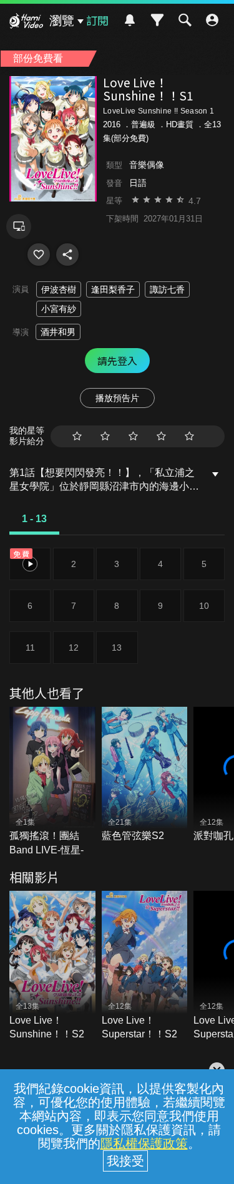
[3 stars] (133, 436)
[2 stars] (105, 436)
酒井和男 (58, 332)
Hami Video (26, 22)
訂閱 (97, 20)
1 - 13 (34, 518)
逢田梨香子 (113, 289)
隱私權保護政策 (144, 1143)
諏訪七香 (167, 289)
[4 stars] (161, 436)
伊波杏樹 (58, 289)
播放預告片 (117, 398)
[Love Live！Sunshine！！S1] (38, 254)
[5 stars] (189, 436)
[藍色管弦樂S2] (145, 775)
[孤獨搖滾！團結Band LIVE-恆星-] (52, 782)
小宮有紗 (58, 309)
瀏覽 (61, 20)
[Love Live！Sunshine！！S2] (52, 966)
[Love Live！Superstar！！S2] (145, 966)
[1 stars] (77, 436)
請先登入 (117, 360)
